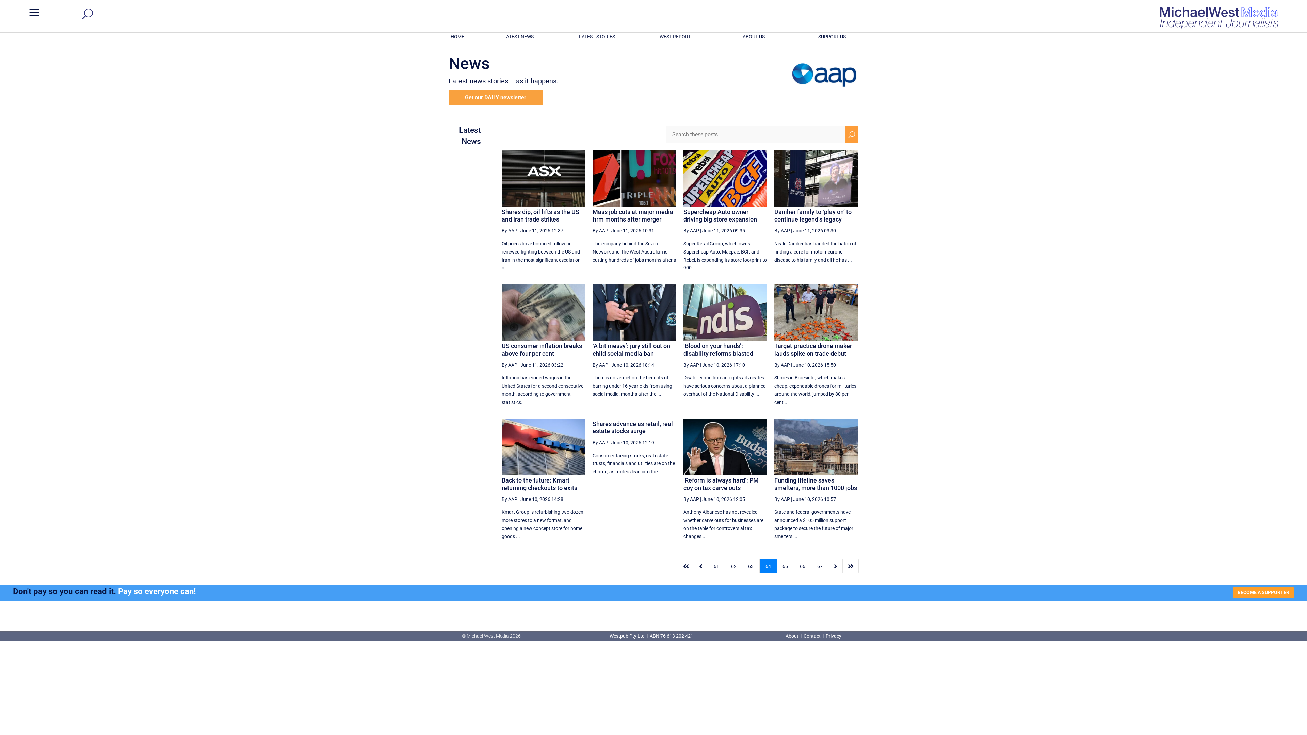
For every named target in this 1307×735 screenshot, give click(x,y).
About (793, 636)
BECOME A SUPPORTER (1263, 592)
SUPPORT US (832, 36)
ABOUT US (754, 36)
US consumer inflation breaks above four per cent (542, 349)
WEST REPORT (675, 36)
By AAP (509, 230)
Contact (812, 636)
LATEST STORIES (597, 36)
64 (768, 566)
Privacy (833, 636)
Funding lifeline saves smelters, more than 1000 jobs (815, 484)
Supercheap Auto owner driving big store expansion (720, 215)
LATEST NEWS (518, 36)
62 (734, 566)
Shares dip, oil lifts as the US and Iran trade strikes (540, 215)
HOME (457, 36)
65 (785, 566)
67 (820, 566)
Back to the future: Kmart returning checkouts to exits (539, 484)
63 (751, 566)
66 (802, 566)
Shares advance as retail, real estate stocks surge (633, 427)
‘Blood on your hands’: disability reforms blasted (718, 349)
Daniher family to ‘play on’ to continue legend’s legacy (813, 215)
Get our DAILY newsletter (495, 97)
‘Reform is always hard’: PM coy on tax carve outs (721, 484)
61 (716, 566)
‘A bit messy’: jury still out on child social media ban (631, 349)
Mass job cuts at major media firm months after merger (633, 215)
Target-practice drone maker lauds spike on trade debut (813, 349)
